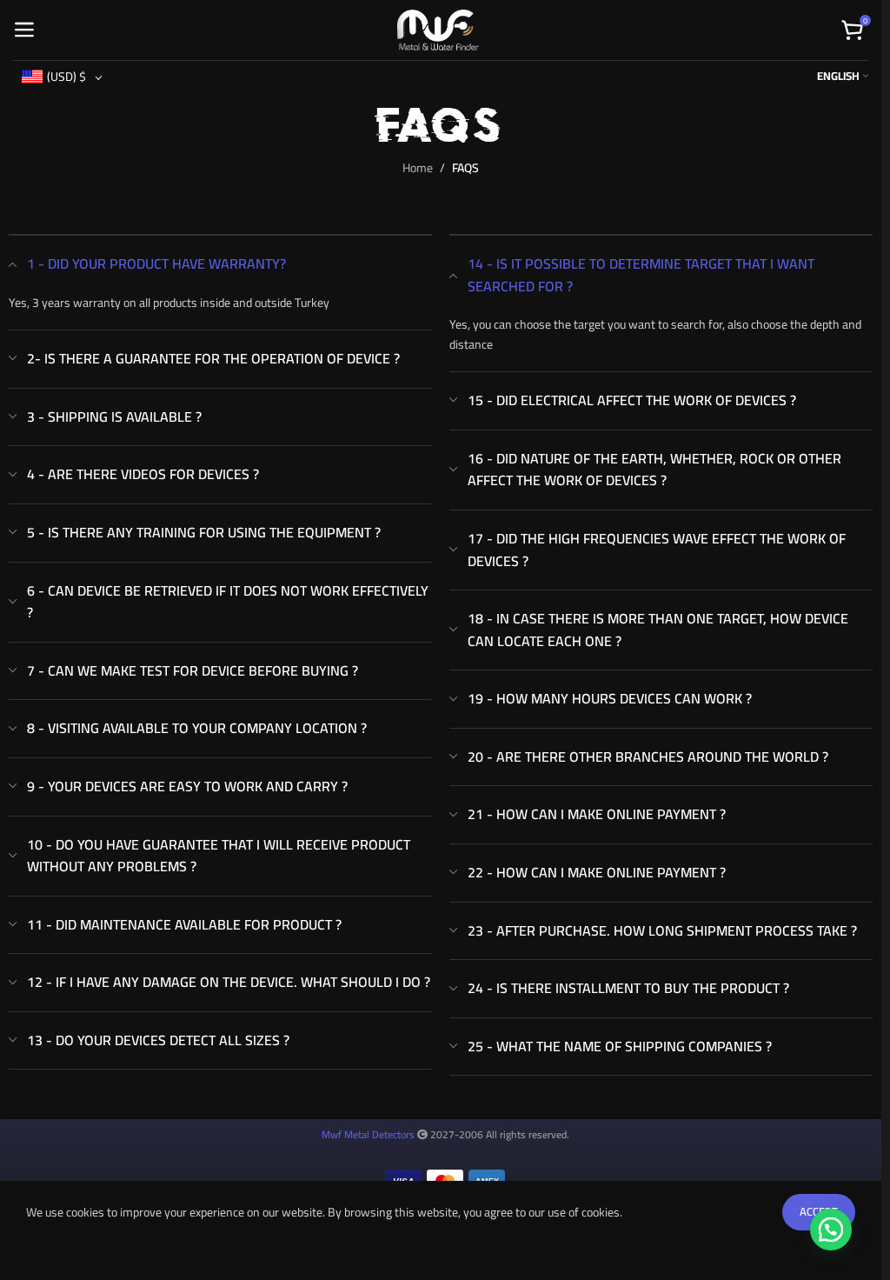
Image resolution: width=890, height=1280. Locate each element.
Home (417, 167)
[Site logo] (438, 28)
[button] (831, 1229)
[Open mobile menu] (23, 30)
